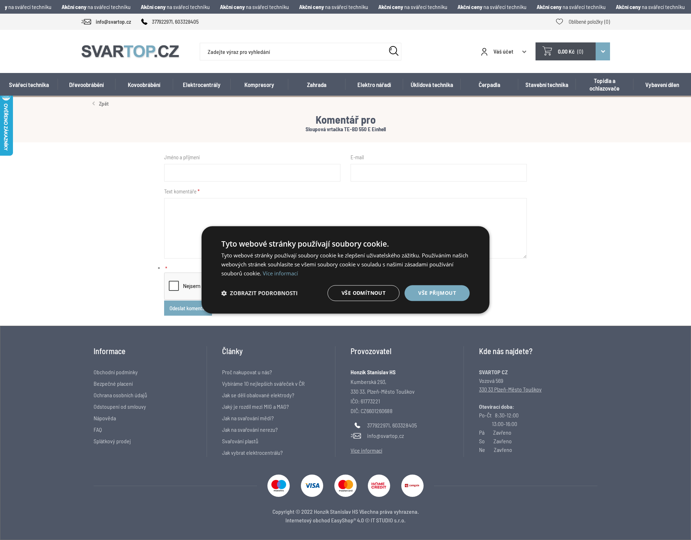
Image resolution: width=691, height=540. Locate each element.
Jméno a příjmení (182, 157)
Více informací (280, 273)
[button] (259, 293)
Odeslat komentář (188, 308)
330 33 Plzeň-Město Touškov (510, 389)
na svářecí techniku (92, 6)
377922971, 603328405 (392, 425)
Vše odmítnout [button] (363, 292)
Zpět (104, 103)
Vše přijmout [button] (437, 292)
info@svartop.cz (385, 435)
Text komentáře (180, 191)
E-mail (357, 157)
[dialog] (345, 270)
